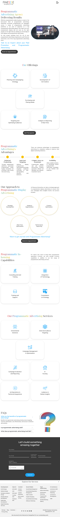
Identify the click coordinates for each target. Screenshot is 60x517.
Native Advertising (44, 490)
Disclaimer (13, 510)
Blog (8, 510)
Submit (30, 475)
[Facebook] (21, 511)
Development (4, 487)
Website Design (4, 491)
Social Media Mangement (31, 489)
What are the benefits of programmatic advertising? (13, 417)
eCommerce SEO (54, 489)
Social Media (29, 487)
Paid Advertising (43, 487)
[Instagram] (23, 511)
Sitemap (3, 510)
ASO (13, 491)
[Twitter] (25, 511)
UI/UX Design (4, 489)
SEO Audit (14, 493)
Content (20, 487)
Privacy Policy (5, 511)
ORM (51, 498)
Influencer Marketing (30, 500)
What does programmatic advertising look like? (16, 431)
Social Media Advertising (31, 498)
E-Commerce (53, 487)
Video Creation (29, 494)
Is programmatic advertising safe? (12, 427)
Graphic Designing (30, 496)
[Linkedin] (27, 511)
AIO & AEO (14, 489)
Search (14, 487)
